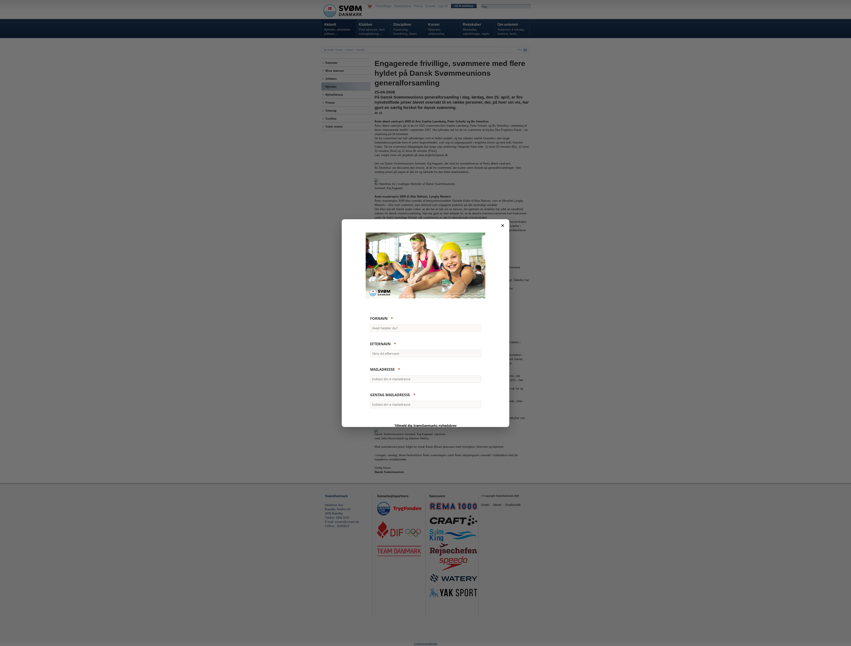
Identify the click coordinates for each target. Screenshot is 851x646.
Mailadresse (382, 369)
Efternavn (380, 343)
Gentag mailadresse (390, 394)
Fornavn (379, 318)
